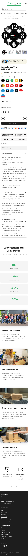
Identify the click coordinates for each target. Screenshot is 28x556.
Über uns (3, 528)
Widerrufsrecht (4, 512)
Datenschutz (4, 516)
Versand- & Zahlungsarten (7, 501)
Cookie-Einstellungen (6, 521)
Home (2, 16)
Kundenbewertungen (6, 538)
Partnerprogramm (5, 532)
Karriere (3, 530)
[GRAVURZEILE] (13, 4)
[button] (25, 3)
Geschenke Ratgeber (6, 503)
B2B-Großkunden (5, 534)
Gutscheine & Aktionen (6, 536)
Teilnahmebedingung (6, 519)
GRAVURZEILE (15, 552)
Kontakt (3, 499)
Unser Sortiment (10, 16)
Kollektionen (9, 13)
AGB (2, 510)
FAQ (2, 497)
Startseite (3, 13)
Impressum (3, 514)
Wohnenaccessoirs (21, 16)
